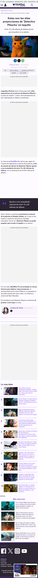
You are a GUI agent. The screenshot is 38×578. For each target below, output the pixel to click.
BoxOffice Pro (15, 161)
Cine (5, 70)
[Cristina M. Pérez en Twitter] (11, 311)
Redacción (4, 559)
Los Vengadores (10, 1)
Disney (25, 1)
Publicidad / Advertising (7, 566)
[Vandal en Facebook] (3, 551)
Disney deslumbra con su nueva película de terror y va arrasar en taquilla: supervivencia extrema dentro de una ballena (25, 535)
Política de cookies (6, 564)
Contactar (3, 561)
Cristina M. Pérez (14, 65)
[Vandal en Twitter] (10, 551)
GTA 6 (3, 1)
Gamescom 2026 (19, 1)
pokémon (14, 73)
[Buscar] (31, 5)
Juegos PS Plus (32, 1)
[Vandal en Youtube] (24, 551)
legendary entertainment (27, 70)
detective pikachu (14, 70)
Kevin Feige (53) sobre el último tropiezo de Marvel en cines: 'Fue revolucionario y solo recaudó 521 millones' (25, 525)
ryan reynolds (22, 73)
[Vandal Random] (19, 5)
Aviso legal (4, 563)
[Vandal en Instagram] (17, 551)
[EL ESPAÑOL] (36, 5)
